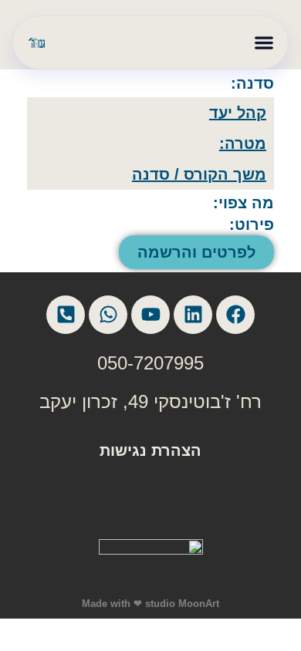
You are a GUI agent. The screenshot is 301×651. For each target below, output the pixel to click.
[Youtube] (150, 314)
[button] (264, 43)
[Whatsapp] (108, 314)
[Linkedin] (193, 314)
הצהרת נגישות (150, 450)
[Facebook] (235, 314)
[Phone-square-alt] (65, 314)
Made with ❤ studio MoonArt (150, 603)
